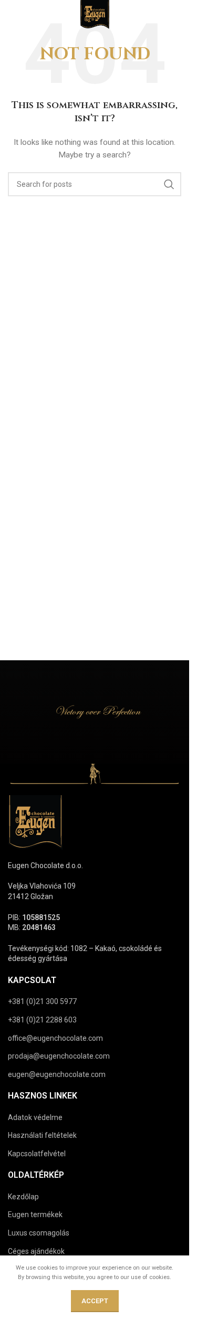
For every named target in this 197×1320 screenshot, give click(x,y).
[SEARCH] (169, 184)
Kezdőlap (23, 1196)
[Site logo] (94, 15)
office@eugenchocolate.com (55, 1038)
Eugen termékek (35, 1214)
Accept (94, 1301)
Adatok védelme (35, 1117)
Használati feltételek (42, 1135)
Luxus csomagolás (38, 1233)
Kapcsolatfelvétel (37, 1153)
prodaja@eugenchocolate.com (59, 1056)
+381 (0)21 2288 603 (42, 1020)
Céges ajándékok (36, 1251)
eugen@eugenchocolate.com (57, 1074)
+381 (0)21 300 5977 (42, 1001)
